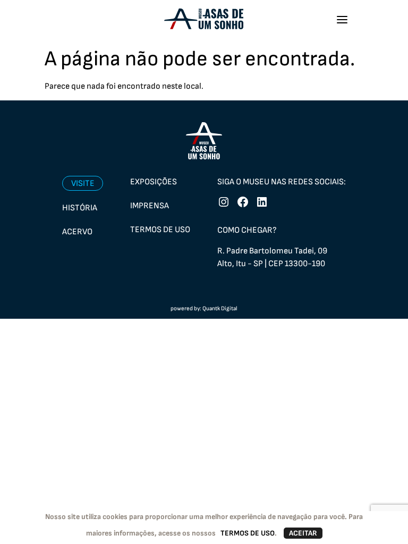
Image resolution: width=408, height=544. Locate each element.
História (79, 208)
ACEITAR (303, 533)
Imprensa (149, 206)
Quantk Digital (219, 308)
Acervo (77, 232)
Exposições (153, 182)
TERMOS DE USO (247, 533)
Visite (83, 183)
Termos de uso (160, 230)
